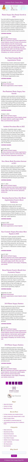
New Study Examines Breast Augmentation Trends (14, 59)
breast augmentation (20, 40)
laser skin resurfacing (13, 47)
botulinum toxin (10, 40)
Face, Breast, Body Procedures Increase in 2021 (14, 162)
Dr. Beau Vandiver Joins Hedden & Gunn (13, 414)
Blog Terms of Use (8, 408)
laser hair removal (5, 155)
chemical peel (18, 44)
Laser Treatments (8, 442)
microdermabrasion (6, 50)
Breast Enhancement (8, 84)
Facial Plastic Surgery (9, 438)
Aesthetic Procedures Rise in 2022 (14, 126)
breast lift (12, 42)
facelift (18, 45)
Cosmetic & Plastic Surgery (10, 39)
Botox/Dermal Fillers (8, 431)
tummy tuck (17, 52)
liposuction (23, 49)
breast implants (5, 42)
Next (20, 383)
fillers (22, 45)
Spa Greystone (7, 446)
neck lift (14, 50)
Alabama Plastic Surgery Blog (14, 2)
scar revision (10, 52)
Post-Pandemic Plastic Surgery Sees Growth (14, 92)
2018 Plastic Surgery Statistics (14, 345)
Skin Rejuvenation (8, 444)
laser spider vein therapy (13, 49)
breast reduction (5, 44)
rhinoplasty (4, 52)
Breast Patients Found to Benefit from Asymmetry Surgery (14, 271)
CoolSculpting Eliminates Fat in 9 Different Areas (14, 423)
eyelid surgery (12, 45)
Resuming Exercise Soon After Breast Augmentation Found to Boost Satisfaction (14, 200)
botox (4, 40)
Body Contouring (8, 429)
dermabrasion (4, 45)
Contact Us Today (8, 406)
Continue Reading (6, 33)
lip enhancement (8, 120)
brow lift (12, 44)
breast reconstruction (20, 42)
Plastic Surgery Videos (9, 418)
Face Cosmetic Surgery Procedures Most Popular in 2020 (14, 233)
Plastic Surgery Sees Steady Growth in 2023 (14, 16)
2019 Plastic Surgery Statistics (14, 303)
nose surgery (19, 50)
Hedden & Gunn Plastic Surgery (11, 440)
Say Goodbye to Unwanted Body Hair (12, 420)
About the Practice (8, 404)
